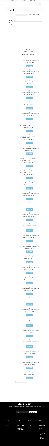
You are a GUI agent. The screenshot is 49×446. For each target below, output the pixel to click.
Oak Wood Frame (29, 311)
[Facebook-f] (22, 444)
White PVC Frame (29, 322)
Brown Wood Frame (29, 353)
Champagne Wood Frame (29, 195)
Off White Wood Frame (29, 343)
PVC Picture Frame (34, 320)
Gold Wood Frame (28, 52)
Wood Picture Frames (34, 60)
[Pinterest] (24, 444)
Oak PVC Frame (29, 332)
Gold (9, 25)
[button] (40, 4)
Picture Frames (25, 60)
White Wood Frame (29, 374)
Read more (29, 66)
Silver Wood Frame (29, 62)
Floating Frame (23, 124)
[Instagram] (26, 444)
